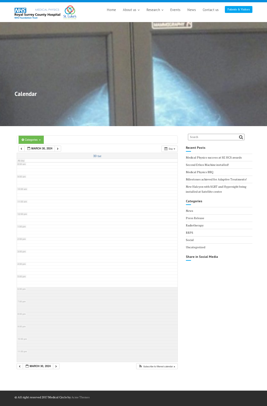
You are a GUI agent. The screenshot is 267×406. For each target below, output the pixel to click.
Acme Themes (80, 397)
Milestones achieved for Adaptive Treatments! (216, 179)
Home (111, 9)
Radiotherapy (195, 225)
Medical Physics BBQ (199, 172)
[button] (156, 366)
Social (190, 240)
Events (175, 9)
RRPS (189, 233)
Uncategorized (195, 247)
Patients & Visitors (238, 9)
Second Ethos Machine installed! (207, 165)
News (191, 9)
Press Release (195, 218)
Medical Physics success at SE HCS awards (214, 157)
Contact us (211, 9)
